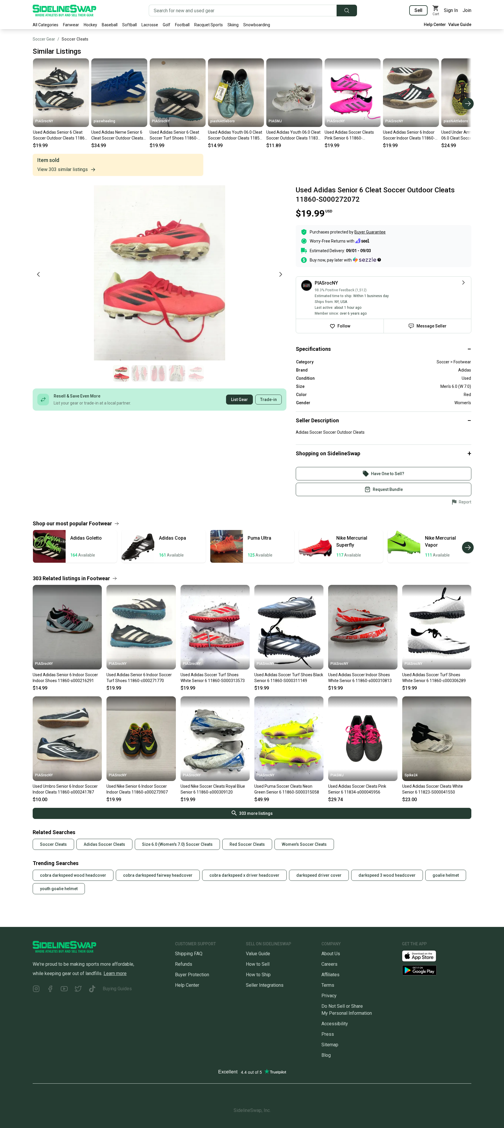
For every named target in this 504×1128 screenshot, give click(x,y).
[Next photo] (280, 274)
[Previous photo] (38, 274)
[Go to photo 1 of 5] (121, 373)
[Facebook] (50, 989)
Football (182, 24)
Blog (326, 1055)
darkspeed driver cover (319, 875)
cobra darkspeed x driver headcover (244, 875)
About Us (330, 953)
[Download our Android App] (436, 970)
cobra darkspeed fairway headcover (157, 875)
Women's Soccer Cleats (304, 844)
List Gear (239, 399)
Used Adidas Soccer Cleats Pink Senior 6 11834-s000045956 (357, 789)
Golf (166, 24)
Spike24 (411, 775)
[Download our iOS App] (424, 955)
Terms (327, 985)
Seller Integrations (265, 985)
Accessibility (334, 1023)
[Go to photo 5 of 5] (196, 373)
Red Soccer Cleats (247, 844)
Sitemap (329, 1044)
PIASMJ (275, 121)
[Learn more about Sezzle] (367, 260)
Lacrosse (149, 24)
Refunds (183, 964)
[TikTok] (92, 989)
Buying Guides (117, 988)
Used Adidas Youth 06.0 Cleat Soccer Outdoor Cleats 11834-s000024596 (294, 135)
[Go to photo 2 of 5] (140, 373)
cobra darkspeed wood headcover (73, 875)
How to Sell (258, 964)
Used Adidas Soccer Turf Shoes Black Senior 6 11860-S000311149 (288, 677)
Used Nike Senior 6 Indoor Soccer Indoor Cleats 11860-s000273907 (137, 789)
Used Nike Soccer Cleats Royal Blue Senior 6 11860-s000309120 (213, 789)
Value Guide (459, 24)
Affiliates (330, 974)
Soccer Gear (44, 39)
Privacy (329, 995)
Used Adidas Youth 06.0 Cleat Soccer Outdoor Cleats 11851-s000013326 (235, 135)
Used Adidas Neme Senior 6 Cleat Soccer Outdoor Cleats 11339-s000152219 (117, 135)
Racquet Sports (208, 24)
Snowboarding (256, 24)
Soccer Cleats (75, 39)
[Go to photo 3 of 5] (158, 373)
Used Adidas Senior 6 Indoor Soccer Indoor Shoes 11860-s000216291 (65, 677)
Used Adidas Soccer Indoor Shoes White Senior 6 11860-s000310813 (360, 677)
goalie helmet (446, 875)
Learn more (115, 973)
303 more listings (256, 813)
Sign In (451, 10)
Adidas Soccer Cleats (104, 844)
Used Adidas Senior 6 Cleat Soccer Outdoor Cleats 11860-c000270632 (60, 135)
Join (467, 10)
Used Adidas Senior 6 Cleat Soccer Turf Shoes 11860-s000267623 (174, 135)
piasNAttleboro (222, 121)
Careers (329, 964)
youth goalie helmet (59, 888)
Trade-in (268, 399)
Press (327, 1034)
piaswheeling (104, 121)
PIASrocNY (44, 121)
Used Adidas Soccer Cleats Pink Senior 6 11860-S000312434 (349, 135)
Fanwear (71, 24)
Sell (418, 10)
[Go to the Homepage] (64, 10)
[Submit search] (347, 10)
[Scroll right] (468, 103)
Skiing (233, 24)
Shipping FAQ (188, 953)
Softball (129, 24)
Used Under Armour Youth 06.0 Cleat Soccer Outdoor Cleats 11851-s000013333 (465, 135)
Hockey (90, 24)
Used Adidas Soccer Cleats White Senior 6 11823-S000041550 (432, 789)
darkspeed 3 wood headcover (387, 875)
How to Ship (258, 974)
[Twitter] (78, 989)
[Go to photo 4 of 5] (177, 373)
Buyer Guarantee (370, 232)
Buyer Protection (192, 974)
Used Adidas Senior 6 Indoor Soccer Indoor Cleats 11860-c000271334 (409, 135)
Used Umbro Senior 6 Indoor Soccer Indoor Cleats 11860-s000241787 (65, 789)
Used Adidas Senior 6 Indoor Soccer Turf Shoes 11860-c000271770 (139, 677)
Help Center (435, 24)
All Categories (45, 24)
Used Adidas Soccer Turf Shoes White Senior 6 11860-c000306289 (434, 677)
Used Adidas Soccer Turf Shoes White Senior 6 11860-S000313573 (213, 677)
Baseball (110, 24)
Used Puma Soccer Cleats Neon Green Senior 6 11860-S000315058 (286, 789)
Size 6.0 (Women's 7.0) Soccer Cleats (177, 844)
